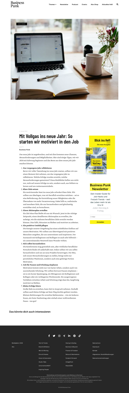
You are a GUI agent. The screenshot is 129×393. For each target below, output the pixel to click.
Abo (13, 347)
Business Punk (17, 4)
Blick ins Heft (102, 140)
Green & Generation (45, 358)
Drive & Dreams (43, 354)
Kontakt (95, 350)
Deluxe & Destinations (72, 354)
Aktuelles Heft (107, 4)
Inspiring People (44, 369)
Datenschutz (96, 343)
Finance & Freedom (72, 350)
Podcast (75, 4)
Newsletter (64, 4)
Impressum (96, 347)
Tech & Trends (43, 343)
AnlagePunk (69, 362)
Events (84, 4)
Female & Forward (71, 358)
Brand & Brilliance (44, 347)
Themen (52, 4)
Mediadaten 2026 (17, 343)
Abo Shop (94, 4)
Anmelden (100, 222)
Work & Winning (21, 23)
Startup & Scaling (71, 343)
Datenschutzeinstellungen (101, 358)
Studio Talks (42, 362)
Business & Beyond (72, 347)
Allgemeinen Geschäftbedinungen (103, 354)
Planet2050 (69, 365)
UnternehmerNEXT (44, 365)
